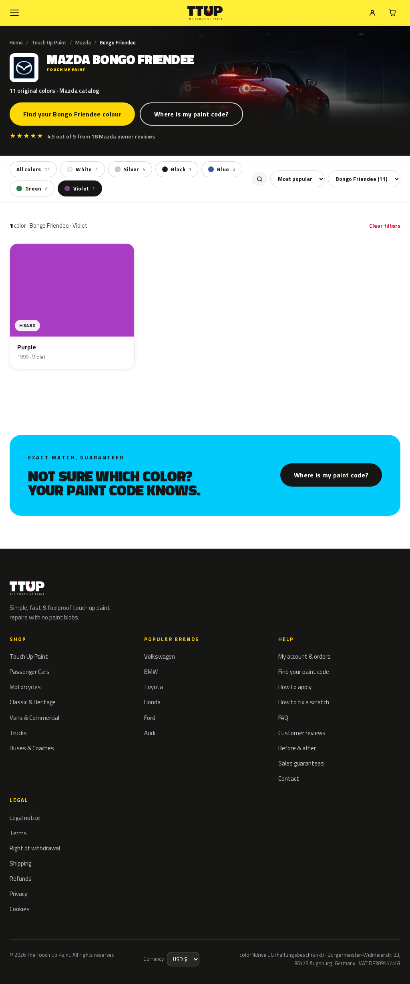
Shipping (20, 863)
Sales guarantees (301, 763)
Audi (149, 732)
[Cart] (392, 13)
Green (36, 188)
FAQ (283, 717)
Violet (84, 188)
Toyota (153, 686)
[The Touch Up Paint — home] (205, 13)
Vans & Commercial (34, 717)
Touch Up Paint (49, 42)
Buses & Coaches (32, 748)
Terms (18, 833)
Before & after (297, 748)
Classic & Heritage (33, 702)
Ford (149, 717)
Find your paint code (303, 671)
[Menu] (14, 13)
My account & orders (304, 656)
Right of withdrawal (35, 848)
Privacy (18, 893)
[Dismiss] (35, 967)
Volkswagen (159, 656)
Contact (288, 778)
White (87, 169)
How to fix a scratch (303, 702)
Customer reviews (302, 732)
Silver (134, 169)
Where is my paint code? (191, 114)
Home (16, 42)
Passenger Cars (30, 671)
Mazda (83, 42)
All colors (33, 169)
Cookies (20, 909)
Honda (152, 702)
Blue (226, 169)
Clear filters (384, 225)
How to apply (295, 686)
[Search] (259, 178)
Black (181, 169)
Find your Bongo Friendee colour (72, 114)
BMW (151, 671)
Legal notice (25, 817)
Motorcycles (25, 686)
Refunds (21, 878)
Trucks (18, 732)
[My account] (372, 13)
